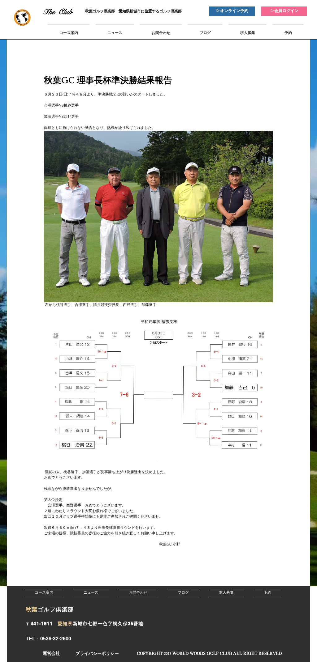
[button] (209, 654)
